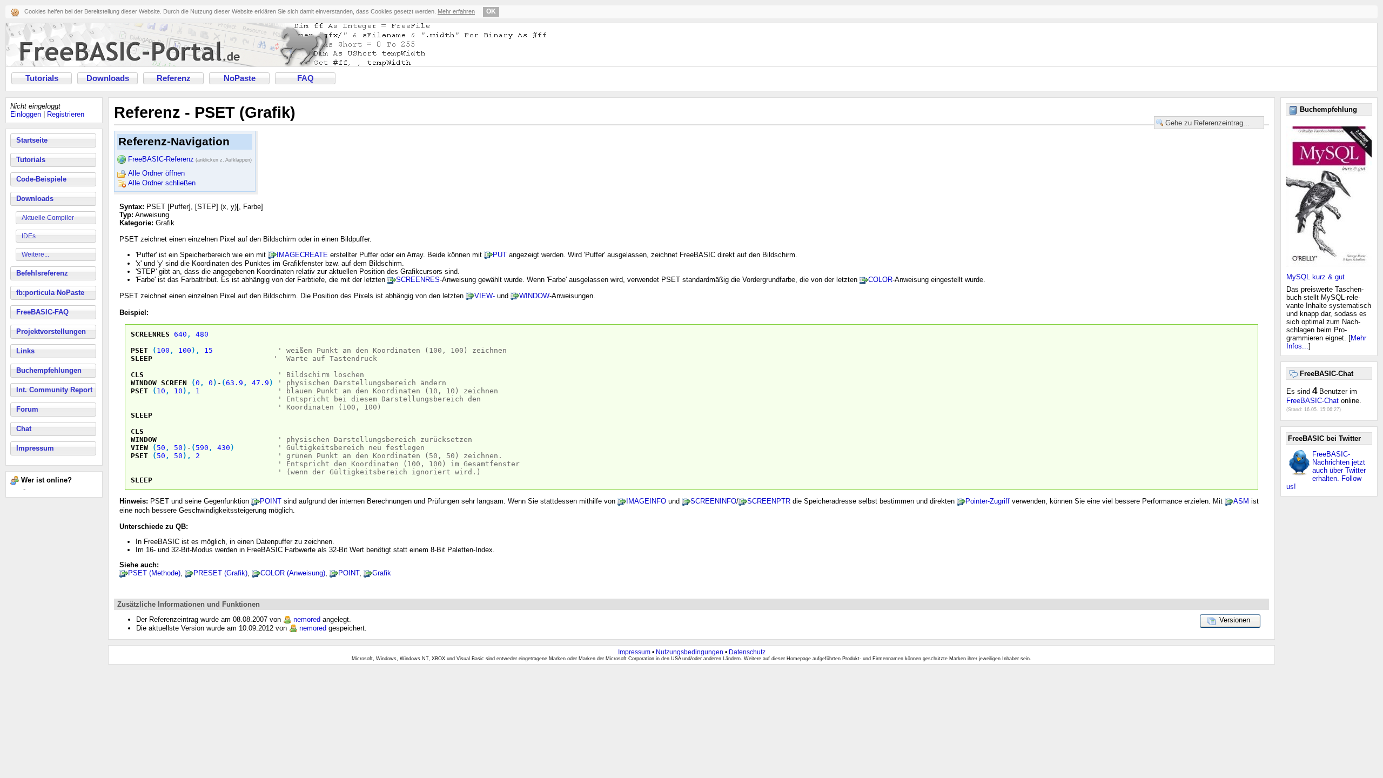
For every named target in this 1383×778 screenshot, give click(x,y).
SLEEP (141, 358)
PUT (500, 255)
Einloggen (25, 114)
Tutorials (41, 78)
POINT (270, 501)
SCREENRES (418, 280)
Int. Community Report (54, 390)
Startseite (32, 140)
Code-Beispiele (41, 179)
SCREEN (174, 383)
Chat (23, 429)
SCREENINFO (713, 501)
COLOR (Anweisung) (292, 573)
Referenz (174, 78)
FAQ (305, 78)
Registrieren (65, 114)
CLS (137, 375)
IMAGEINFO (646, 501)
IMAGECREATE (302, 255)
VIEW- (484, 296)
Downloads (107, 78)
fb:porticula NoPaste (50, 293)
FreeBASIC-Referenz (190, 159)
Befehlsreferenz (42, 273)
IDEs (29, 236)
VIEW (139, 448)
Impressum (35, 448)
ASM (1241, 501)
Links (25, 351)
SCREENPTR (768, 501)
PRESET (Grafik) (220, 573)
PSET (139, 350)
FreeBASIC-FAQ (42, 312)
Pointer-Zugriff (987, 501)
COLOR (880, 280)
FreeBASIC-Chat (1312, 401)
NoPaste (240, 78)
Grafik (381, 573)
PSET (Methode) (154, 573)
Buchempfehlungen (49, 370)
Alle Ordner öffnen (156, 173)
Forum (27, 409)
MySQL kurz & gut (1315, 277)
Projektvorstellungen (51, 331)
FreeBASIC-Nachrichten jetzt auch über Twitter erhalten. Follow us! (1326, 470)
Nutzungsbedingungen (689, 652)
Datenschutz (747, 652)
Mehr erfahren (456, 11)
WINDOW (534, 296)
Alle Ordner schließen (162, 183)
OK (491, 11)
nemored (306, 619)
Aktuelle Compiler (48, 218)
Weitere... (35, 254)
